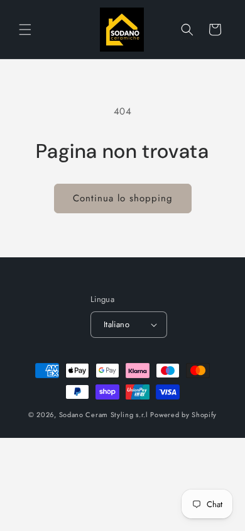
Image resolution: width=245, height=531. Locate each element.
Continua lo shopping (123, 198)
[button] (25, 29)
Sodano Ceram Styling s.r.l (103, 415)
